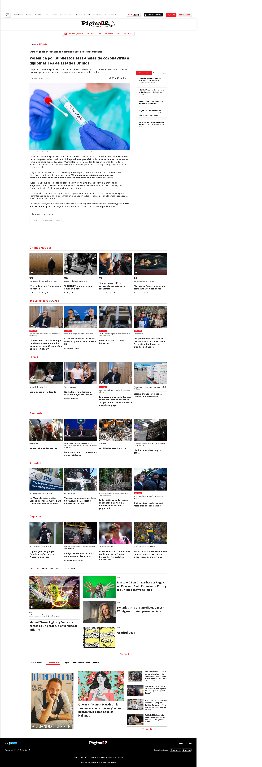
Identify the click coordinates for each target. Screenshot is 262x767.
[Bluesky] (23, 750)
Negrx (66, 663)
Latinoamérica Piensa (81, 663)
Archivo (75, 757)
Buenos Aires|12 (110, 15)
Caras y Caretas (35, 663)
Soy (51, 568)
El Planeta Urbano (53, 663)
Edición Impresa (18, 15)
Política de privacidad (98, 757)
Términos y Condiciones (116, 757)
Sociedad (63, 15)
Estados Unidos (47, 220)
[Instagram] (18, 750)
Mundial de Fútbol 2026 (34, 15)
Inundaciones (109, 34)
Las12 (44, 568)
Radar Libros (69, 568)
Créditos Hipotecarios (76, 34)
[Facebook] (15, 750)
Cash (31, 568)
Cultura (70, 15)
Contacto (84, 757)
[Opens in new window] (175, 750)
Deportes (79, 15)
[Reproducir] (145, 15)
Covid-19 (59, 220)
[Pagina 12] (98, 24)
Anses (99, 34)
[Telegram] (29, 750)
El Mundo (87, 15)
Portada (32, 44)
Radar (58, 568)
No (38, 568)
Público (96, 663)
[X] (21, 750)
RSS (190, 743)
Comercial (183, 743)
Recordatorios (97, 15)
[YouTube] (26, 750)
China (118, 34)
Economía (54, 15)
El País (46, 15)
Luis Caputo (90, 34)
